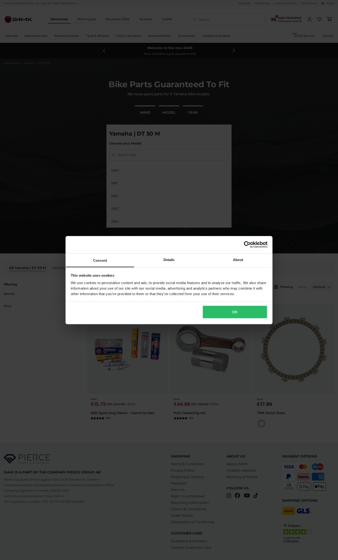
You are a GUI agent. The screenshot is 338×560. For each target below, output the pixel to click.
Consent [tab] (100, 260)
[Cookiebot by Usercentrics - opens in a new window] (247, 244)
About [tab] (238, 259)
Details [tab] (169, 259)
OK (235, 312)
